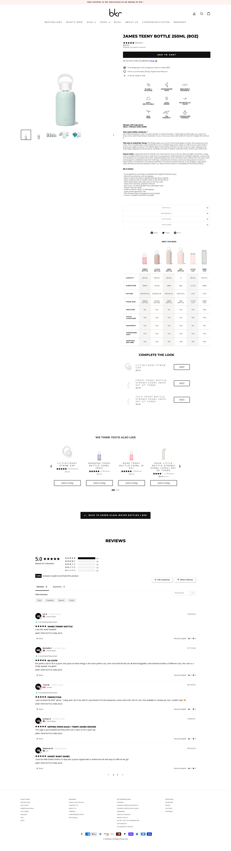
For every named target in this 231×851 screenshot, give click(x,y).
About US (131, 22)
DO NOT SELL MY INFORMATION (128, 820)
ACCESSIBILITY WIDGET (125, 827)
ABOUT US (72, 808)
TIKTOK (167, 805)
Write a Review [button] (186, 579)
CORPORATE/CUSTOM (76, 814)
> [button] (122, 774)
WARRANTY (121, 811)
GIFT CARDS (25, 811)
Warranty (166, 213)
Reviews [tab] (40, 586)
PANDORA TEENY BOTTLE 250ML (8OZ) (99, 465)
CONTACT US (73, 805)
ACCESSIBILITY (122, 823)
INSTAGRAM (169, 799)
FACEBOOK (169, 802)
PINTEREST (169, 811)
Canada (49, 600)
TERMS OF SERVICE (123, 814)
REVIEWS (24, 814)
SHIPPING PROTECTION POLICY (127, 805)
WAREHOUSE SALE (27, 808)
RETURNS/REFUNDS (124, 799)
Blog (117, 22)
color (71, 600)
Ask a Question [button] (163, 579)
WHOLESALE (73, 817)
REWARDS (72, 799)
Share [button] (40, 638)
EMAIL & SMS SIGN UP (76, 802)
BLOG (23, 820)
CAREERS (72, 811)
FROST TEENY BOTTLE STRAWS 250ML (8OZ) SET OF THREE (151, 382)
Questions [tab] (57, 586)
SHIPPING (120, 802)
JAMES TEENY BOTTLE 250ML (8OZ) (48, 633)
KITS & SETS (25, 805)
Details (166, 207)
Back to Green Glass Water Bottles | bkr (117, 515)
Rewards (180, 22)
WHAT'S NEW (25, 799)
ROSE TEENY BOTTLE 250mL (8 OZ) (131, 465)
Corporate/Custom (156, 22)
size (39, 600)
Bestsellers (53, 22)
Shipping (126, 47)
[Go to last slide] (51, 466)
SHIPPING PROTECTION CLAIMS (128, 808)
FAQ (22, 817)
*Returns (167, 224)
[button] (189, 638)
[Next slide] (179, 466)
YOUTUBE (168, 808)
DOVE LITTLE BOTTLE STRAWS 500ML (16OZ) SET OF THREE (163, 467)
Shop (104, 22)
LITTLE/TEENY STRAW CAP (151, 366)
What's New (74, 22)
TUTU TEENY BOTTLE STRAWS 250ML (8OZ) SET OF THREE (151, 399)
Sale (90, 22)
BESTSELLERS (25, 802)
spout (61, 600)
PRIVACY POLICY (122, 817)
